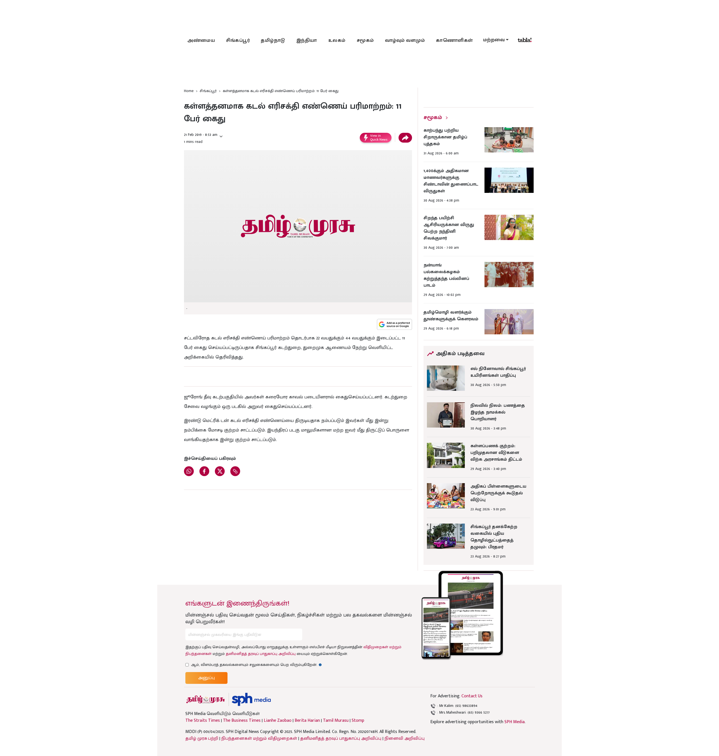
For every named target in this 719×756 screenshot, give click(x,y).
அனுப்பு (206, 678)
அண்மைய (201, 40)
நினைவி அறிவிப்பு (404, 738)
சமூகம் (365, 40)
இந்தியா (306, 40)
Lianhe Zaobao (278, 720)
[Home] (251, 699)
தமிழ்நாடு (273, 40)
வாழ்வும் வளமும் (405, 40)
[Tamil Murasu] (205, 699)
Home (189, 91)
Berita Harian (307, 720)
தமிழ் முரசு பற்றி (201, 738)
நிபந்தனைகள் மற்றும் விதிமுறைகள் (259, 738)
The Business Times (242, 720)
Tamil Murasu (336, 720)
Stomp (358, 720)
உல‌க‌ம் (336, 40)
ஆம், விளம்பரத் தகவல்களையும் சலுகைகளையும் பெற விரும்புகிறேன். (256, 665)
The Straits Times (202, 720)
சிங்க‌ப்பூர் (238, 40)
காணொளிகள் (454, 40)
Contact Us (472, 696)
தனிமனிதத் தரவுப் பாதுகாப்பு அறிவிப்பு (260, 653)
